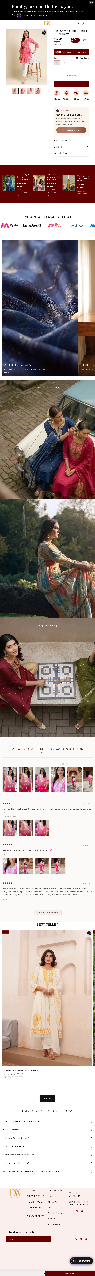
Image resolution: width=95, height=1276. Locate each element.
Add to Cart (70, 1273)
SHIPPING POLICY (36, 1196)
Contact (51, 1207)
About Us (52, 1202)
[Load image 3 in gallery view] (30, 91)
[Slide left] (9, 91)
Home (51, 1196)
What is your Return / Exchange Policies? (21, 1121)
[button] (5, 23)
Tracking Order (55, 1224)
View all (48, 1098)
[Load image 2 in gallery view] (23, 91)
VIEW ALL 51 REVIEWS (47, 912)
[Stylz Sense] (89, 933)
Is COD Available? (10, 1130)
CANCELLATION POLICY (34, 1209)
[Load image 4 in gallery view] (38, 91)
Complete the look (71, 130)
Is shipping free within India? (15, 1138)
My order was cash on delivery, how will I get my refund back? (31, 1171)
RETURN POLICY (35, 1202)
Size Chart (84, 58)
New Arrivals (53, 1219)
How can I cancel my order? (15, 1163)
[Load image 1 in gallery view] (15, 91)
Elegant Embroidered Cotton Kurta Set (21, 1071)
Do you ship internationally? (15, 1146)
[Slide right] (45, 91)
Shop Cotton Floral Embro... (82, 192)
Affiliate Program (56, 1213)
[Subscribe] (48, 1239)
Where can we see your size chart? (18, 1155)
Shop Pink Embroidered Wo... (52, 192)
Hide (91, 2)
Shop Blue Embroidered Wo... (22, 192)
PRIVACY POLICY (35, 1216)
